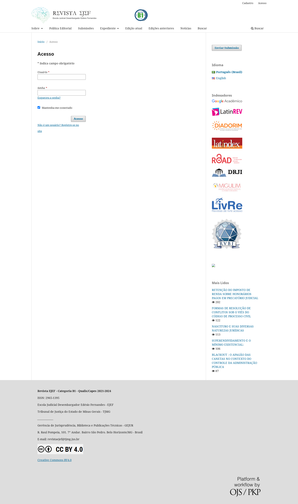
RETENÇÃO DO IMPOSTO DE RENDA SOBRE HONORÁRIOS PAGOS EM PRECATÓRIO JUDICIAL (235, 294)
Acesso (262, 3)
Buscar (202, 28)
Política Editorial (60, 28)
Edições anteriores (161, 28)
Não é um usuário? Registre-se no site (58, 128)
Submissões (86, 28)
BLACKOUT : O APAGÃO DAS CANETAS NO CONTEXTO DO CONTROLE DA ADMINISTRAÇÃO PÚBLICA (234, 361)
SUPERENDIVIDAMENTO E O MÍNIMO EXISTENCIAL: (231, 342)
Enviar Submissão (227, 48)
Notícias (185, 28)
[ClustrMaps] (213, 266)
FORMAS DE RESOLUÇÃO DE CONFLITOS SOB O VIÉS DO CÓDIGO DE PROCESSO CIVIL (231, 312)
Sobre (35, 28)
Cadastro (247, 3)
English (221, 78)
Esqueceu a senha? (49, 97)
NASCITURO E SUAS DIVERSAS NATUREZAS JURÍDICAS (233, 328)
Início (41, 42)
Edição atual (133, 28)
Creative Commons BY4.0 (55, 460)
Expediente (108, 28)
